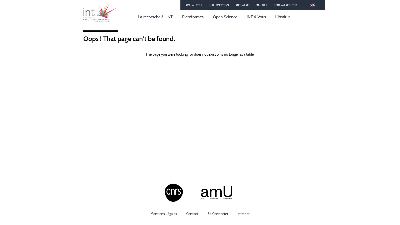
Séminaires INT (285, 5)
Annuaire (242, 5)
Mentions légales (163, 214)
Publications (219, 5)
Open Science (225, 16)
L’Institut (282, 16)
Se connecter (218, 214)
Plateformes (193, 16)
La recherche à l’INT (155, 16)
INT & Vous (256, 16)
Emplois (261, 5)
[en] (312, 5)
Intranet (244, 214)
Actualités (193, 5)
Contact (192, 214)
